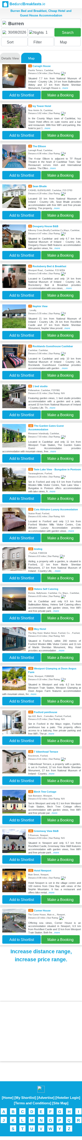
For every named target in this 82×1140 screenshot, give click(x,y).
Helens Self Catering (46, 589)
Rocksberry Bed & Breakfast (49, 266)
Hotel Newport (42, 870)
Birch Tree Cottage (45, 791)
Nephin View (40, 306)
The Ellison (39, 146)
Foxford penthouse (45, 712)
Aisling (38, 549)
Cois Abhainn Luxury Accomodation (56, 509)
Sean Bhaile (40, 186)
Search (68, 33)
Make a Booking (60, 95)
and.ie (27, 4)
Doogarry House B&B (45, 226)
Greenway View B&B (46, 831)
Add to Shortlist (21, 95)
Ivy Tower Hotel (42, 106)
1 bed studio (40, 386)
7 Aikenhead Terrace (46, 751)
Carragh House (42, 66)
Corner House (42, 910)
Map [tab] (31, 58)
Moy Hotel (40, 629)
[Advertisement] (41, 1031)
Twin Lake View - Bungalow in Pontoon (57, 469)
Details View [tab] (10, 58)
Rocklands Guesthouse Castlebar (53, 346)
